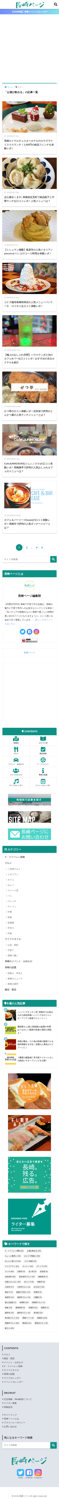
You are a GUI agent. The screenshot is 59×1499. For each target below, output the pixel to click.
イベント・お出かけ (16, 764)
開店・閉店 (10, 989)
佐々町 (32, 1272)
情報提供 (8, 1407)
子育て (11, 950)
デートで (42, 1266)
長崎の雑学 (13, 984)
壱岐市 (41, 1282)
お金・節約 (13, 945)
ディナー (27, 1266)
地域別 (16, 743)
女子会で (39, 1287)
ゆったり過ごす (13, 1261)
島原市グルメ (23, 1297)
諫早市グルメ (23, 1313)
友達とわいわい (13, 1282)
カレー (11, 885)
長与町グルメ (12, 1318)
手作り (11, 928)
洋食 (10, 933)
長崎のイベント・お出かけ (18, 961)
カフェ (11, 879)
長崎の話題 (43, 775)
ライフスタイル (16, 775)
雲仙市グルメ (41, 1323)
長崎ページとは (11, 1419)
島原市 (9, 1297)
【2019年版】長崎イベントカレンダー (29, 11)
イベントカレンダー (43, 785)
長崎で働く (13, 955)
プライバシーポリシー (14, 1422)
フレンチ (12, 901)
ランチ (9, 1272)
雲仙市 (26, 1323)
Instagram (38, 1478)
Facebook (29, 1478)
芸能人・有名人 (15, 973)
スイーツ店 (13, 890)
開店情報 (43, 753)
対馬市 (38, 1292)
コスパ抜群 (30, 1261)
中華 (10, 912)
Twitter (20, 1478)
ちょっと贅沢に (13, 1256)
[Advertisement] (29, 48)
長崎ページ (29, 652)
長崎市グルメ (12, 1323)
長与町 (38, 1313)
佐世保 (44, 1272)
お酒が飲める (34, 1251)
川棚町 (38, 1297)
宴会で (9, 1292)
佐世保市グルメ (27, 1277)
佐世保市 (10, 1277)
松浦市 (33, 1308)
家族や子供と (23, 1292)
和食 (10, 917)
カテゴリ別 (43, 743)
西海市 (45, 1308)
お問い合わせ (10, 1426)
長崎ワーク (28, 1318)
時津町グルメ (38, 1302)
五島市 (21, 1272)
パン (10, 895)
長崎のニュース (15, 978)
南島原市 (43, 1277)
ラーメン (12, 906)
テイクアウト (12, 1266)
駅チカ (9, 1328)
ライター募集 (10, 1403)
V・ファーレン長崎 (15, 857)
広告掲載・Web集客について (18, 1399)
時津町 (24, 1302)
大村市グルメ (23, 1287)
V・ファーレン (43, 764)
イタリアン (13, 874)
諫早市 (9, 1313)
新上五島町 (10, 1302)
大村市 (9, 1287)
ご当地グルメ (14, 869)
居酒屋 (11, 922)
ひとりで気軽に (32, 1256)
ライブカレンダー (16, 785)
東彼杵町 (20, 1308)
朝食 (8, 1308)
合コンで (29, 1282)
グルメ (16, 753)
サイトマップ (10, 1415)
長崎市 (42, 1318)
